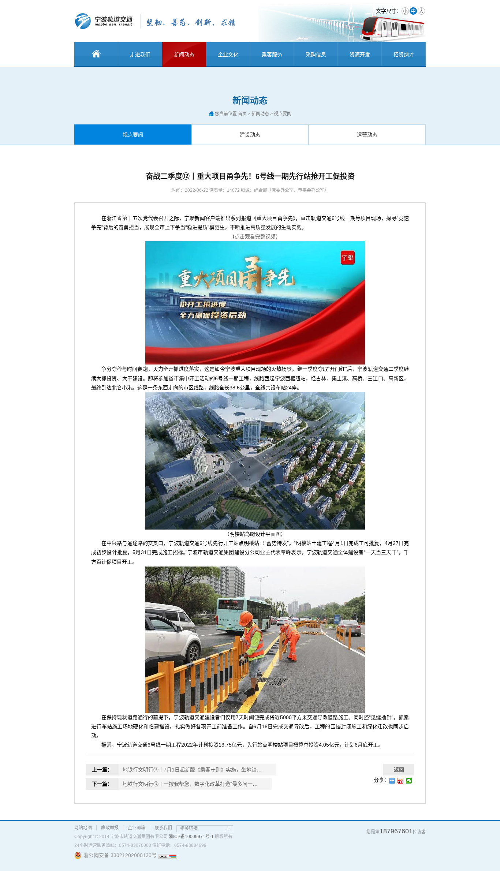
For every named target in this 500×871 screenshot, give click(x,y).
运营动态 (367, 135)
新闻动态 (184, 54)
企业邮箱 (136, 827)
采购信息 (316, 54)
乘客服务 (272, 54)
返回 (399, 770)
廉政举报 (110, 827)
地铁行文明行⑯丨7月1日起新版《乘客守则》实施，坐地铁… (192, 770)
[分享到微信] (409, 781)
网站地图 (83, 827)
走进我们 (140, 54)
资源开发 (360, 54)
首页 (242, 113)
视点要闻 (133, 135)
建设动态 (250, 135)
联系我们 (163, 827)
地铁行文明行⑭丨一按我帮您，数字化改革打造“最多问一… (190, 784)
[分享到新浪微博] (401, 781)
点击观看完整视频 (255, 236)
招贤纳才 (403, 54)
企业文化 (228, 54)
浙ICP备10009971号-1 (191, 836)
